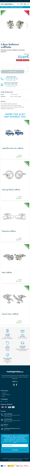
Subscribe (15, 450)
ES (1, 401)
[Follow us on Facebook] (16, 385)
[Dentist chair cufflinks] (15, 299)
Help (3, 396)
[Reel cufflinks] (15, 257)
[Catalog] (28, 4)
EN (3, 401)
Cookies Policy (19, 460)
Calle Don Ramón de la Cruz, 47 (12, 429)
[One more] (27, 67)
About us (4, 393)
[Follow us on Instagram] (14, 385)
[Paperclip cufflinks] (15, 216)
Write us (6, 425)
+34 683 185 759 (12, 420)
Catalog (7, 7)
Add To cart (12, 71)
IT (7, 401)
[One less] (2, 67)
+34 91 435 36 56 (12, 415)
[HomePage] (7, 4)
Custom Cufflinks (6, 394)
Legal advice (20, 458)
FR (5, 401)
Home (2, 7)
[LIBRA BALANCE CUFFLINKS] (15, 24)
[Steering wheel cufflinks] (15, 174)
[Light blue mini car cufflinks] (15, 133)
